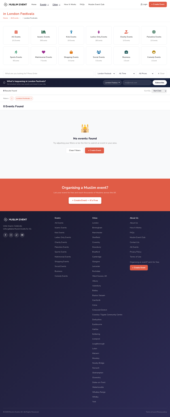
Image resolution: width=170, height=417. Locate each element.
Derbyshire (96, 319)
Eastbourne (97, 324)
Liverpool (96, 339)
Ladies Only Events (63, 237)
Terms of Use (135, 257)
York (94, 401)
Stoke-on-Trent (98, 382)
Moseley (95, 358)
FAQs (82, 4)
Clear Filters (74, 150)
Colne (94, 305)
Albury (95, 281)
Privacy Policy (135, 252)
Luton (94, 348)
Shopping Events (62, 261)
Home (33, 4)
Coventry (96, 242)
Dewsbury (96, 247)
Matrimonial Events (63, 257)
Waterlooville (98, 387)
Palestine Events (62, 247)
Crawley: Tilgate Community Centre (107, 314)
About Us (134, 223)
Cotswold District (99, 310)
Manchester (97, 232)
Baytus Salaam (98, 295)
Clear (162, 73)
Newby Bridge (98, 363)
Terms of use (151, 412)
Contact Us (134, 242)
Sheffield (96, 237)
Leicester (96, 266)
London (95, 223)
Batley (95, 290)
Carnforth (96, 300)
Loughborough (98, 343)
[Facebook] (5, 235)
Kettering (96, 334)
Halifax (95, 329)
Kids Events (59, 232)
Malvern (95, 353)
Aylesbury (96, 285)
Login (144, 4)
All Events (15, 18)
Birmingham (97, 227)
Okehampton (97, 372)
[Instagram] (11, 235)
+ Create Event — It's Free (85, 200)
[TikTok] (16, 235)
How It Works (70, 4)
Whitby (95, 397)
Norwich (95, 368)
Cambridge (96, 257)
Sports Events (61, 252)
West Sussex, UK (99, 276)
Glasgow (96, 261)
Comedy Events (61, 276)
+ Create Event (157, 4)
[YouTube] (22, 235)
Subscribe (159, 82)
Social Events (60, 266)
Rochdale (96, 271)
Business (58, 271)
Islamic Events (61, 227)
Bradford (96, 252)
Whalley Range (98, 392)
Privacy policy (162, 412)
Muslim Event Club (96, 4)
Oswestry (96, 377)
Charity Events (61, 242)
